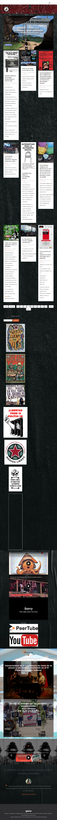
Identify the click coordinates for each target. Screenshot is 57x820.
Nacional (41, 85)
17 (43, 306)
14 (32, 307)
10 (18, 306)
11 (22, 306)
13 (29, 306)
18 (46, 306)
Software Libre (17, 817)
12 (25, 306)
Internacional (8, 248)
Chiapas (6, 83)
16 (39, 306)
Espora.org (44, 817)
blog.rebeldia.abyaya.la (27, 219)
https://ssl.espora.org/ (10, 293)
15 (36, 306)
